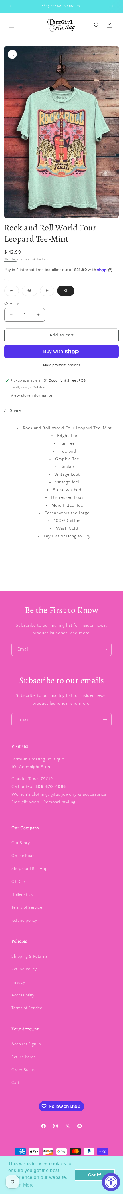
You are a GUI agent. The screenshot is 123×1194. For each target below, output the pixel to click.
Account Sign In (26, 1044)
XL (65, 290)
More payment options (61, 365)
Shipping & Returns (29, 956)
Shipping (10, 259)
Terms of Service (26, 907)
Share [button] (15, 410)
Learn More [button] (21, 1185)
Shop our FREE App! (30, 868)
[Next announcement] (112, 6)
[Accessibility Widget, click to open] (111, 1182)
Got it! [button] (95, 1175)
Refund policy (24, 920)
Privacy (18, 982)
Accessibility (23, 995)
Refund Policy (24, 969)
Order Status (23, 1070)
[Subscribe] (105, 649)
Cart (15, 1083)
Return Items (23, 1057)
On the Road (23, 856)
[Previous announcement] (10, 6)
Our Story (20, 843)
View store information (32, 395)
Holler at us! (22, 894)
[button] (11, 25)
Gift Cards (20, 882)
